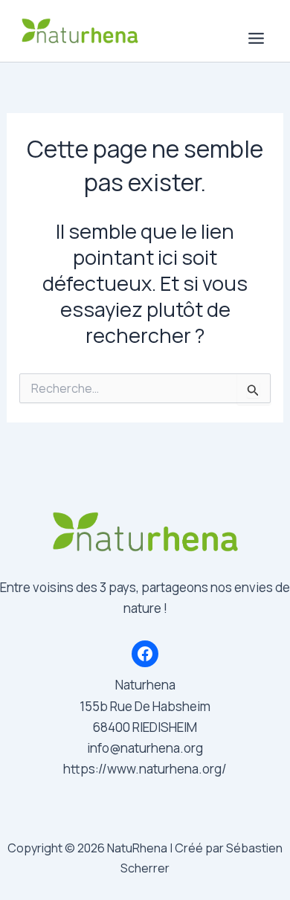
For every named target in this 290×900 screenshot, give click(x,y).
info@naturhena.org (145, 747)
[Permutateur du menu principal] (257, 38)
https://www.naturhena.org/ (145, 768)
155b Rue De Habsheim (145, 706)
